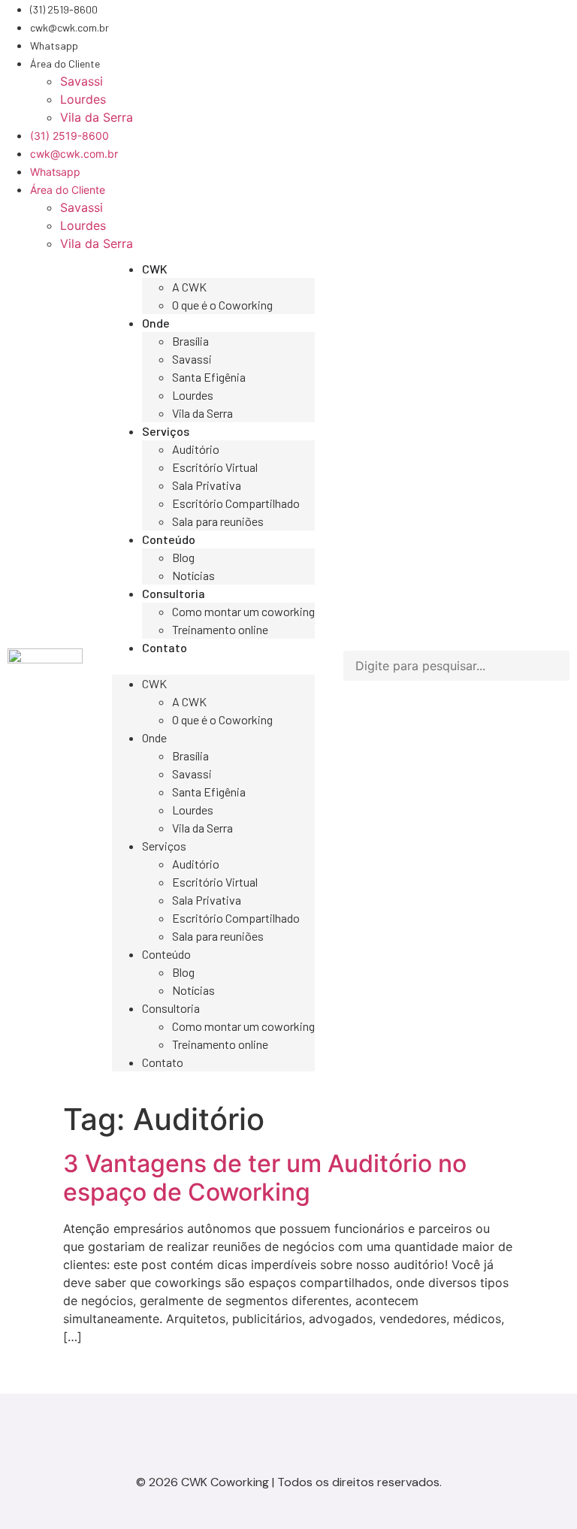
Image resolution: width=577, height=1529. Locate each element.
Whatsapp (54, 45)
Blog (183, 557)
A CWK (189, 287)
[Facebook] (236, 1444)
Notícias (193, 575)
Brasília (190, 341)
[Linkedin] (340, 1444)
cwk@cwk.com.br (69, 27)
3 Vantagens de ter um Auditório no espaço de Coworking (265, 1178)
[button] (213, 666)
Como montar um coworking (243, 611)
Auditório (195, 449)
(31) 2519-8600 (64, 9)
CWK (155, 268)
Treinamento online (220, 629)
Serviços (165, 431)
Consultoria (173, 593)
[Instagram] (271, 1444)
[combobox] (456, 666)
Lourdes (83, 99)
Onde (156, 323)
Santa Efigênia (209, 377)
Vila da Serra (96, 117)
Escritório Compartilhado (236, 503)
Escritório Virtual (215, 467)
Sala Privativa (206, 485)
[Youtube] (305, 1444)
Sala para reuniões (218, 521)
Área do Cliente (65, 63)
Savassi (81, 81)
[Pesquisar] (347, 642)
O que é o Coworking (222, 305)
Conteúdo (168, 539)
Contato (164, 647)
